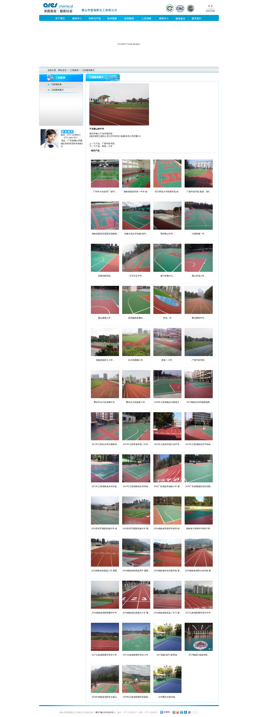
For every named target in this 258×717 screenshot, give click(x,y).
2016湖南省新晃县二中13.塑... (167, 613)
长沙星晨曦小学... (136, 360)
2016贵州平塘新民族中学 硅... (105, 528)
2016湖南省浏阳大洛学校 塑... (198, 570)
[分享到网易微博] (189, 712)
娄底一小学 (107, 146)
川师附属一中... (199, 234)
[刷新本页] (125, 136)
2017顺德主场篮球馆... (198, 655)
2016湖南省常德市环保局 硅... (167, 528)
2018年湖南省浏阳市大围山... (105, 697)
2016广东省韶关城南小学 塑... (167, 486)
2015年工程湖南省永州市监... (105, 486)
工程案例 (74, 70)
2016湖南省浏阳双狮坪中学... (105, 613)
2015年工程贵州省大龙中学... (167, 444)
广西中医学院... (199, 360)
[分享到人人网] (185, 712)
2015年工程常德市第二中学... (136, 444)
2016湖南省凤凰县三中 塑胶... (105, 570)
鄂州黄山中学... (167, 234)
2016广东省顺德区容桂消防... (198, 486)
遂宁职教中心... (167, 276)
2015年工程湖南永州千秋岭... (198, 444)
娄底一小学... (167, 360)
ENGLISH (210, 11)
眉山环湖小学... (199, 276)
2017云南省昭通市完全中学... (198, 613)
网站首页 (62, 70)
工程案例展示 (88, 70)
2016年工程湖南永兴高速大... (167, 402)
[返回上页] (105, 136)
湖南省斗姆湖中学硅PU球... (198, 528)
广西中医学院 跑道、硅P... (199, 191)
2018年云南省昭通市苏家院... (136, 697)
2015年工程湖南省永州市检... (136, 486)
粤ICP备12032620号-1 (105, 712)
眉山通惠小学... (105, 318)
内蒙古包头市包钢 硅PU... (136, 234)
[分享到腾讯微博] (181, 712)
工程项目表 (56, 84)
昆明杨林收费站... (136, 318)
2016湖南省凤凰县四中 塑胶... (136, 570)
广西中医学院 (108, 143)
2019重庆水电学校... (167, 697)
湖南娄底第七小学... (105, 360)
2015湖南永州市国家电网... (198, 402)
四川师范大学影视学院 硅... (167, 191)
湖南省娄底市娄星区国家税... (105, 234)
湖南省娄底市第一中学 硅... (136, 191)
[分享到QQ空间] (174, 712)
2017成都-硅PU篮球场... (167, 655)
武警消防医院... (105, 276)
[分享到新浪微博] (178, 712)
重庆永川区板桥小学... (136, 402)
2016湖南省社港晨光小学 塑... (136, 613)
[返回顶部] (94, 136)
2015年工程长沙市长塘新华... (105, 444)
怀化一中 (167, 318)
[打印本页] (115, 136)
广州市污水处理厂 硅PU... (105, 191)
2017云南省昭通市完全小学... (105, 655)
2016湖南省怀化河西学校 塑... (167, 570)
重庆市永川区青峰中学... (105, 402)
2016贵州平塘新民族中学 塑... (136, 528)
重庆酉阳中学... (199, 318)
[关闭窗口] (136, 136)
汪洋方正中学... (136, 276)
